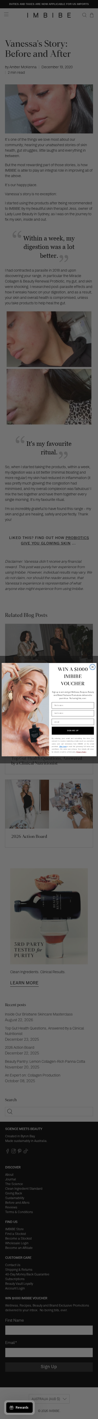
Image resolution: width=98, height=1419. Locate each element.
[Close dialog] (92, 667)
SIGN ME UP (73, 730)
